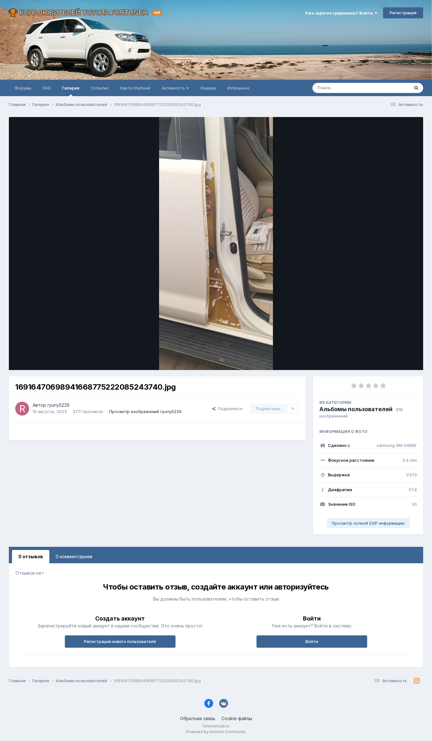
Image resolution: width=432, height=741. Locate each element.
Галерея (70, 87)
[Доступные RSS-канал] (416, 680)
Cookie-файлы (236, 718)
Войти (311, 641)
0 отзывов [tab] (30, 556)
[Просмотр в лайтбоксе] (216, 243)
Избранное (238, 87)
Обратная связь (197, 718)
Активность (174, 87)
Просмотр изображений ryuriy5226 (145, 411)
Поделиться (228, 408)
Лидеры (208, 87)
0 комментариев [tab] (74, 556)
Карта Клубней (135, 87)
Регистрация (403, 12)
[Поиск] (416, 88)
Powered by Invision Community (216, 731)
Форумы (23, 87)
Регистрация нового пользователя (120, 641)
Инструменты (395, 358)
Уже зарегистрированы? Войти (340, 12)
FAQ (47, 87)
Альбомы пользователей (355, 409)
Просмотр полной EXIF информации (368, 523)
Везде (395, 87)
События (99, 87)
